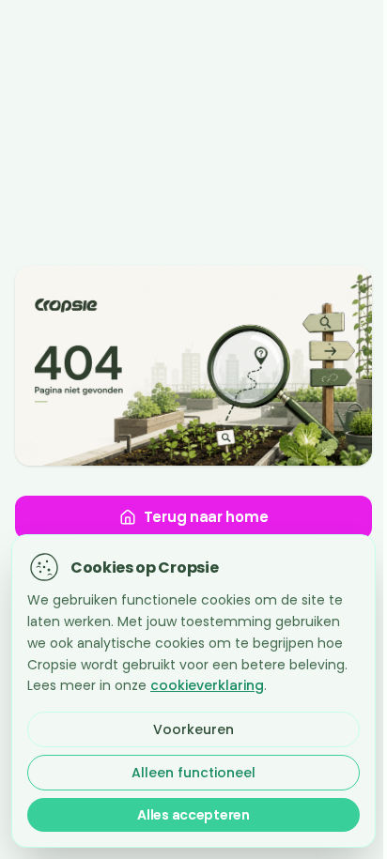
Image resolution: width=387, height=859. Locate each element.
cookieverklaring (207, 685)
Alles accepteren (193, 814)
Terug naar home (206, 517)
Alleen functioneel (193, 772)
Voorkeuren (193, 729)
